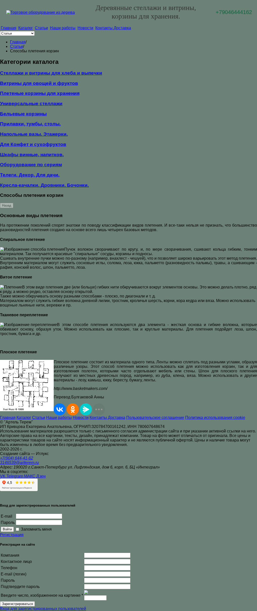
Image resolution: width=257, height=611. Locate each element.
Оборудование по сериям (31, 164)
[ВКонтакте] (60, 409)
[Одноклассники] (73, 409)
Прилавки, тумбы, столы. (30, 123)
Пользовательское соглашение (155, 417)
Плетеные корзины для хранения (40, 93)
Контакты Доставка (113, 28)
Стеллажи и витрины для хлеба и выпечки (51, 73)
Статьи (41, 28)
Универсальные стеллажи (31, 103)
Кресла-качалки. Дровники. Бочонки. (44, 185)
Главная (8, 28)
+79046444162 (234, 12)
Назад (6, 205)
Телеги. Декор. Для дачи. (29, 175)
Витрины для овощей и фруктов (39, 83)
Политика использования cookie (215, 417)
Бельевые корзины (23, 113)
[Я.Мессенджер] (86, 409)
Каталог (25, 28)
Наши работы (63, 28)
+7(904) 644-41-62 (16, 458)
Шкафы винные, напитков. (32, 154)
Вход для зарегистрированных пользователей (43, 608)
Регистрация (12, 535)
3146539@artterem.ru (19, 463)
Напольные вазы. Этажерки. (34, 134)
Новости (85, 28)
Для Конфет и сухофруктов (33, 144)
